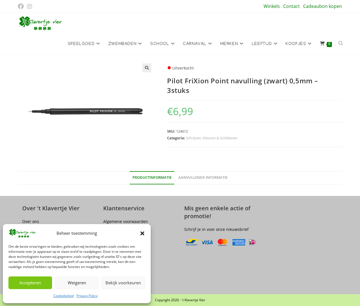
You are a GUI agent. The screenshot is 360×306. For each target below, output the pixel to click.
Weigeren (77, 282)
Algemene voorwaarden (125, 221)
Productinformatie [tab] (152, 177)
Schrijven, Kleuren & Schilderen (211, 137)
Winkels (272, 6)
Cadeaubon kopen (322, 6)
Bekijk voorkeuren (123, 282)
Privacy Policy (87, 295)
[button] (142, 233)
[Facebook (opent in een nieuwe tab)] (21, 6)
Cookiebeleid (63, 295)
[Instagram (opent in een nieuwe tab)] (29, 6)
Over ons (30, 221)
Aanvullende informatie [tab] (203, 177)
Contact (291, 6)
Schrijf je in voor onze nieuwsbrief (216, 229)
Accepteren (30, 282)
